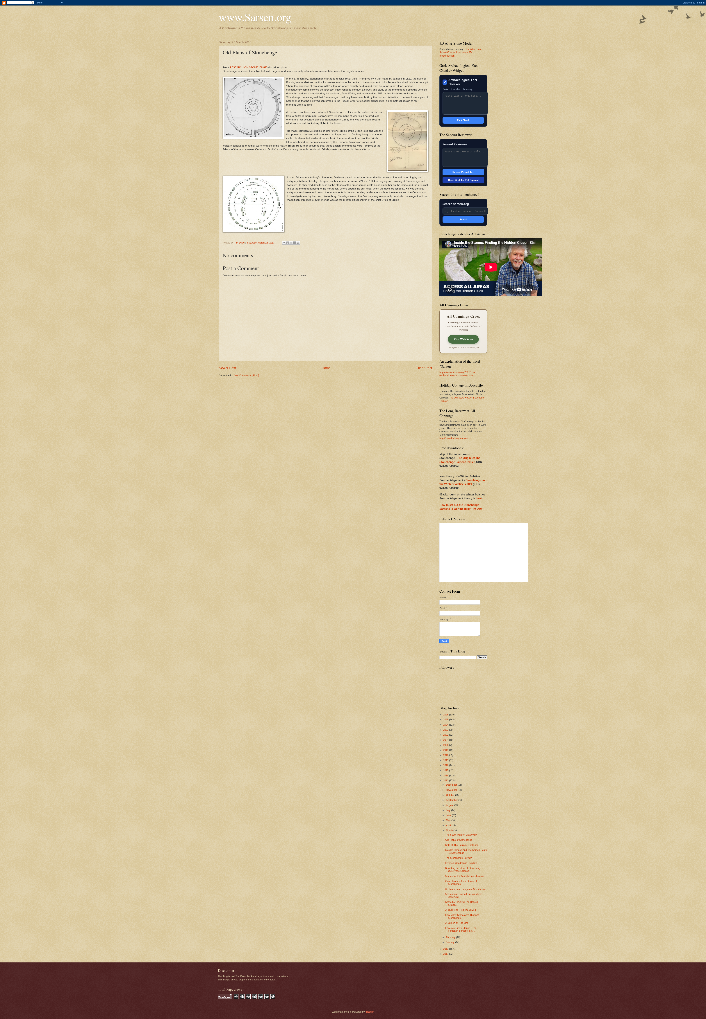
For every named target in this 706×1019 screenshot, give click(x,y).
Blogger (369, 1011)
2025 (446, 719)
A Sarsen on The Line (456, 922)
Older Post (424, 368)
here (479, 498)
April (449, 825)
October (450, 795)
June (449, 815)
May (448, 820)
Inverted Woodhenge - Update (461, 863)
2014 (446, 775)
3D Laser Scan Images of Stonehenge (465, 889)
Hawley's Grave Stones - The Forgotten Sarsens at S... (460, 929)
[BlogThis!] (287, 243)
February (451, 937)
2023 (446, 729)
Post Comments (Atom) (246, 375)
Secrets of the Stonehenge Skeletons (465, 876)
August (450, 805)
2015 (446, 770)
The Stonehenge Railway (458, 857)
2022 (446, 734)
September (452, 800)
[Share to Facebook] (294, 243)
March (449, 830)
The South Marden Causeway (461, 834)
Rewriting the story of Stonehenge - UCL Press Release (464, 869)
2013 (446, 780)
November (452, 790)
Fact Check (463, 120)
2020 (446, 745)
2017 (446, 760)
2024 (446, 724)
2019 (446, 750)
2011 (446, 954)
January (450, 942)
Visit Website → (463, 339)
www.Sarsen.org (255, 17)
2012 (446, 949)
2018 (446, 755)
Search (463, 219)
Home (326, 368)
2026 (446, 714)
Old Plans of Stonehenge (458, 839)
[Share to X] (291, 243)
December (452, 784)
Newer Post (227, 368)
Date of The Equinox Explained (461, 845)
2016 (446, 765)
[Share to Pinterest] (298, 243)
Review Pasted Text (463, 172)
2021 (446, 740)
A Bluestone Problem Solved (460, 909)
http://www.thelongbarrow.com (455, 438)
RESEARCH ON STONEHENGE (248, 67)
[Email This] (284, 243)
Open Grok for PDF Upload (463, 180)
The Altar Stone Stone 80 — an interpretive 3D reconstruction (460, 52)
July (448, 810)
